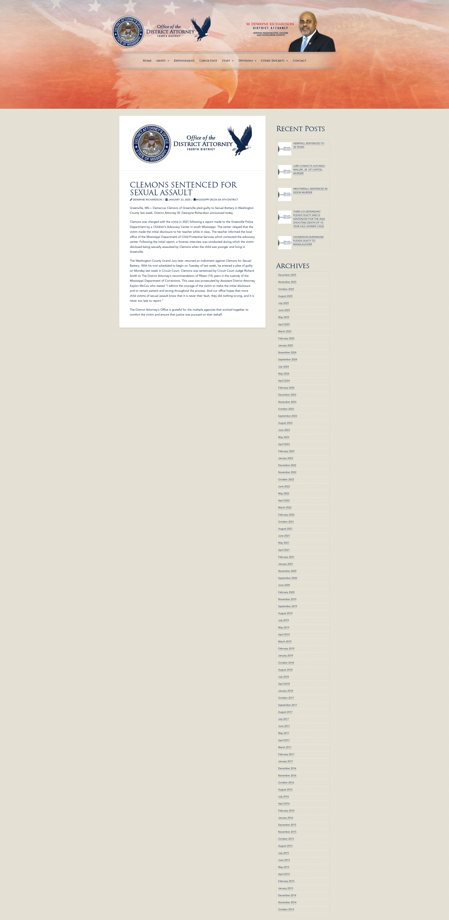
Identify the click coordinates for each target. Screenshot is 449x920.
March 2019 (284, 641)
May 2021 (283, 542)
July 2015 (283, 853)
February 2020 (286, 592)
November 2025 (287, 281)
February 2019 (286, 648)
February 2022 (286, 514)
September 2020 (287, 578)
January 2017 (285, 761)
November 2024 (287, 352)
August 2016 (285, 789)
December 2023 (287, 394)
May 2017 (283, 733)
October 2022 (286, 479)
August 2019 (285, 613)
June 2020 (284, 585)
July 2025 (283, 303)
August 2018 (285, 669)
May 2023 (283, 437)
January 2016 (285, 817)
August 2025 (285, 296)
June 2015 (284, 860)
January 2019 (285, 655)
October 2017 (286, 697)
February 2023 (286, 451)
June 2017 (284, 726)
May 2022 (283, 493)
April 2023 (284, 444)
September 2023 (287, 415)
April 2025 (284, 324)
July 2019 (283, 620)
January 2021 (285, 564)
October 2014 (286, 909)
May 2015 (283, 867)
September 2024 (287, 359)
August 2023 (285, 422)
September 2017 (287, 705)
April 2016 (284, 803)
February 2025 (286, 338)
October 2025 (286, 289)
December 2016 (287, 768)
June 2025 (284, 310)
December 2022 (287, 465)
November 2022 (287, 472)
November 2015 (287, 831)
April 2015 (284, 874)
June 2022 (284, 486)
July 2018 (283, 676)
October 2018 (286, 662)
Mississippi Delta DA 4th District (217, 199)
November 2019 (287, 599)
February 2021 (286, 556)
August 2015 (285, 845)
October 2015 (286, 838)
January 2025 (285, 345)
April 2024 (284, 380)
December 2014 (287, 895)
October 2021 (286, 521)
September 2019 (287, 606)
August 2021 (285, 528)
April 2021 (284, 549)
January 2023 (285, 458)
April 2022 (284, 500)
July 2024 (283, 366)
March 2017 (284, 747)
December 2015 (287, 824)
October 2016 (286, 782)
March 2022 (284, 507)
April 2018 (284, 683)
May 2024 (283, 373)
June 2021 (284, 535)
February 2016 (286, 810)
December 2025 (287, 274)
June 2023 (284, 429)
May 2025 (283, 317)
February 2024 (286, 387)
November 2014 (287, 902)
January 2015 (285, 888)
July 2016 (283, 796)
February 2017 (286, 754)
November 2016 (287, 775)
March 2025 (284, 331)
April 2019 (284, 634)
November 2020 (287, 571)
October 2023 (286, 408)
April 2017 (284, 740)
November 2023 (287, 401)
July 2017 (283, 719)
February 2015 (286, 881)
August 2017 (285, 712)
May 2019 (283, 627)
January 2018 (285, 690)
